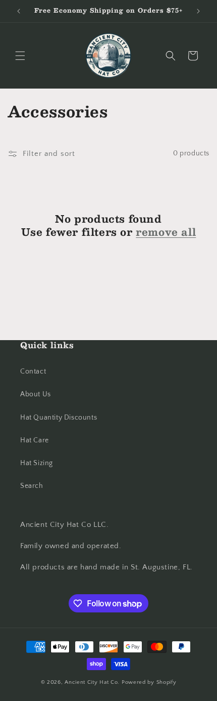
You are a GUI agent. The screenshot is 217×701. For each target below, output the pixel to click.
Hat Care (34, 440)
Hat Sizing (36, 463)
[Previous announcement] (19, 11)
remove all (166, 231)
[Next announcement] (198, 11)
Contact (33, 371)
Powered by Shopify (149, 682)
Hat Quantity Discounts (58, 418)
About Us (35, 394)
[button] (20, 56)
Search (31, 486)
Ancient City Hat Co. (93, 682)
